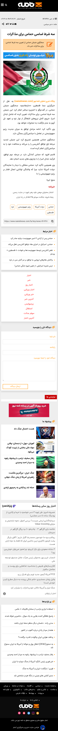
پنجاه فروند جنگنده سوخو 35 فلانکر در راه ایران (34, 197)
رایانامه (52, 347)
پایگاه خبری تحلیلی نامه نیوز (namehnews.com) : (34, 101)
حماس (51, 207)
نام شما (52, 336)
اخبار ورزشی (29, 290)
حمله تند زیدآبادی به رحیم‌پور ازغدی (19, 487)
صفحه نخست (50, 685)
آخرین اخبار (29, 318)
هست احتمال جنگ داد (24, 429)
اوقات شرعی (21, 693)
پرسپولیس (29, 304)
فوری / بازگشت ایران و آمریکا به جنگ (37, 668)
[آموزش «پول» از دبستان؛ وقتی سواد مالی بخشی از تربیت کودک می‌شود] (45, 447)
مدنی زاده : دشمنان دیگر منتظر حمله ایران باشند (33, 623)
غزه (12, 207)
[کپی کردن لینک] (52, 221)
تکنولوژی (17, 689)
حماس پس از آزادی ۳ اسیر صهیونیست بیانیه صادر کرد (32, 238)
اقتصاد (30, 685)
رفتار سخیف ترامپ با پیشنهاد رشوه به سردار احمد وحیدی (30, 654)
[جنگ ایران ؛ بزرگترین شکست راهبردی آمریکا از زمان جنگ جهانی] (45, 477)
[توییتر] (10, 25)
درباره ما (23, 700)
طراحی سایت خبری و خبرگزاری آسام (26, 727)
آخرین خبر (29, 299)
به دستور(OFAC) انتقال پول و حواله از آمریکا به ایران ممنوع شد (28, 646)
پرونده (40, 693)
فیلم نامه (6, 689)
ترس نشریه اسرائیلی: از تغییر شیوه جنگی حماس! (34, 266)
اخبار (29, 275)
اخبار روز (29, 285)
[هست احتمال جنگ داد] (45, 433)
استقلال (29, 309)
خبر (29, 280)
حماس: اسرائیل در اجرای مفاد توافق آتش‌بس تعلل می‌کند (30, 244)
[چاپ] (13, 25)
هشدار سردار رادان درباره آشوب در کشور (37, 630)
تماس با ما (34, 700)
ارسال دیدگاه (15, 386)
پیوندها (32, 693)
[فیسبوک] (8, 25)
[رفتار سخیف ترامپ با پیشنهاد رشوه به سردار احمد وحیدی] (45, 462)
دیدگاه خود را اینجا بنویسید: (44, 358)
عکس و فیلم (42, 689)
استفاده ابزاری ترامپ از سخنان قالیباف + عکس (34, 609)
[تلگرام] (6, 25)
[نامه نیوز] (30, 5)
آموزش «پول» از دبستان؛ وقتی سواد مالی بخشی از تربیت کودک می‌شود (20, 448)
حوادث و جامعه (18, 685)
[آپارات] (19, 713)
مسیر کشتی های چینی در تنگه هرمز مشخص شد (33, 675)
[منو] (2, 5)
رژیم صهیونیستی (24, 207)
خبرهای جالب (29, 689)
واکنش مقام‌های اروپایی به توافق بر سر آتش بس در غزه (31, 260)
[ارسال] (15, 25)
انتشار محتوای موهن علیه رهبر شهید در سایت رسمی (33, 192)
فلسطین (50, 212)
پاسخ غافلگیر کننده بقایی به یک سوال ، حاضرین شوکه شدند (29, 616)
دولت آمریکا (39, 207)
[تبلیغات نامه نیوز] (29, 55)
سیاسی (38, 685)
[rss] (37, 713)
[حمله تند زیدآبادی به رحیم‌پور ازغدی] (45, 491)
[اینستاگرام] (33, 713)
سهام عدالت (29, 313)
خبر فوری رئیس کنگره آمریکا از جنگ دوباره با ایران (32, 661)
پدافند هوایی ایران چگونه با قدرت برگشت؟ (35, 637)
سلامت (53, 689)
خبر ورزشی (29, 294)
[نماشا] (24, 712)
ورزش (6, 685)
